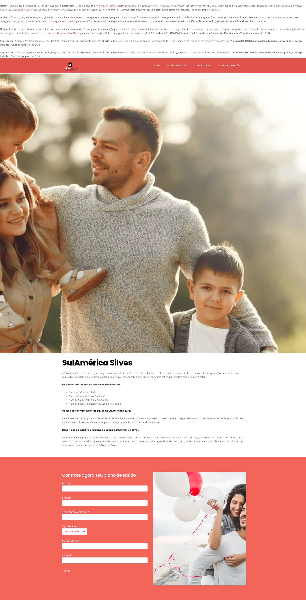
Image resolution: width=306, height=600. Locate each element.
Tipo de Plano (70, 526)
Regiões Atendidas (177, 65)
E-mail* (67, 498)
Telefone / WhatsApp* (76, 512)
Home (157, 65)
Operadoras (202, 65)
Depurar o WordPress (64, 21)
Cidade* (67, 555)
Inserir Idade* (70, 541)
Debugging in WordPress (24, 9)
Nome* (66, 483)
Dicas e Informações (230, 65)
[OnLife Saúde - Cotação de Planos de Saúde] (70, 66)
